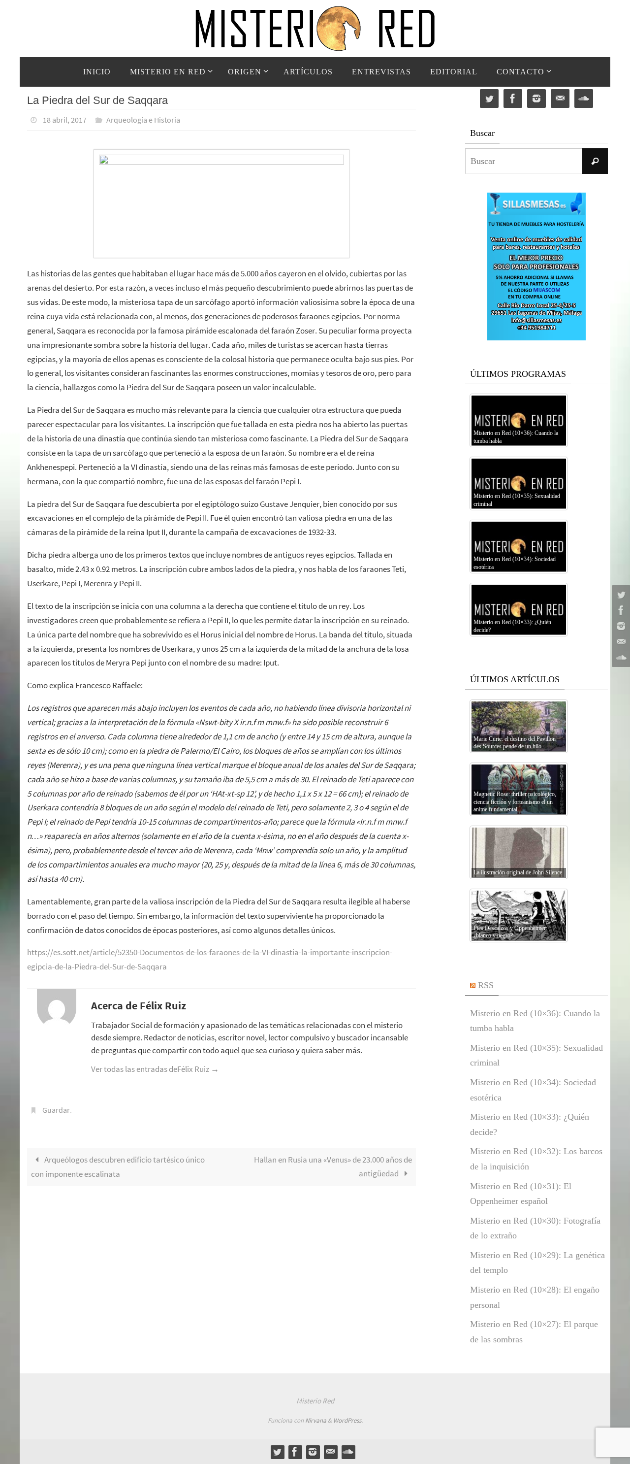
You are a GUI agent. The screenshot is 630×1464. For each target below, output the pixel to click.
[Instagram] (620, 626)
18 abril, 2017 (65, 120)
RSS (486, 985)
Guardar (56, 1110)
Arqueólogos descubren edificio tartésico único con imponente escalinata (118, 1167)
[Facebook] (620, 610)
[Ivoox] (620, 657)
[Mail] (620, 641)
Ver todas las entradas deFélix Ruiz (155, 1069)
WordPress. (348, 1420)
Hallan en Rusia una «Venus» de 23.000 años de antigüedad (333, 1166)
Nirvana (315, 1420)
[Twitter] (620, 594)
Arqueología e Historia (143, 120)
